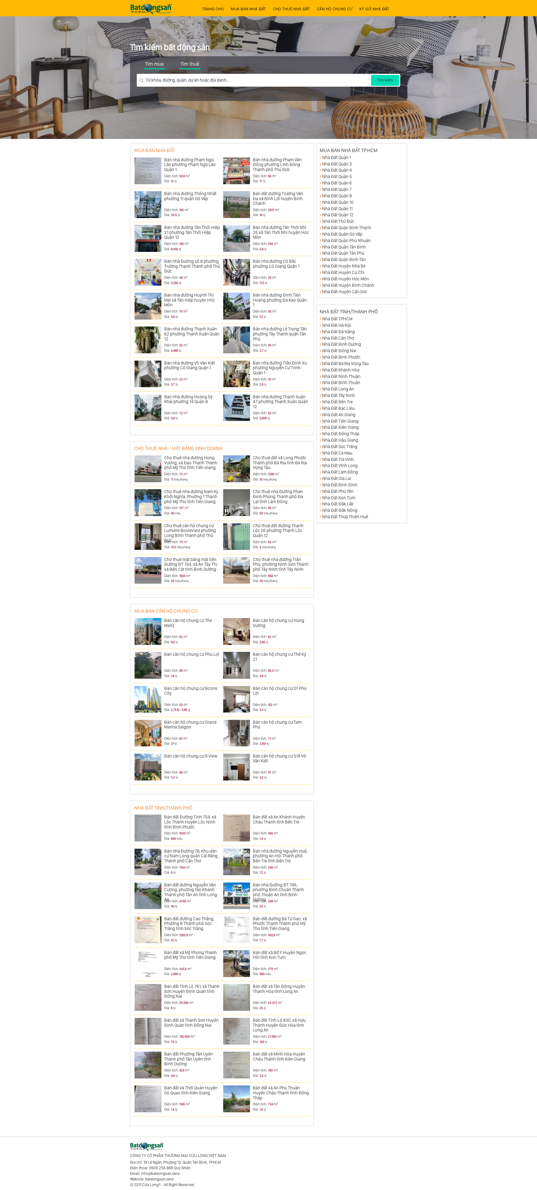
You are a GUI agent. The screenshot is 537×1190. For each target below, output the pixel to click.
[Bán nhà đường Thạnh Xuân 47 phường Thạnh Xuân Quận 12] (236, 407)
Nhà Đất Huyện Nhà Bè (344, 266)
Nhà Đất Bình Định (339, 485)
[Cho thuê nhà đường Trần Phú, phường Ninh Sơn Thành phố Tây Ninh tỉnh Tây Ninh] (236, 570)
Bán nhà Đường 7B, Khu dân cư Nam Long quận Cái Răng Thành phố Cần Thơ (191, 855)
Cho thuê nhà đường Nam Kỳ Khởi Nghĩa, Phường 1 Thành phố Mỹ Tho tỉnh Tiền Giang (191, 496)
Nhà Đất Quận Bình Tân (344, 259)
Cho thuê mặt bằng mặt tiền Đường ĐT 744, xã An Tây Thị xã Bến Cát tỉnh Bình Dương (190, 564)
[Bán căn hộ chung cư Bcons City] (148, 699)
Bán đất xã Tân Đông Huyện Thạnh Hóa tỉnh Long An (279, 989)
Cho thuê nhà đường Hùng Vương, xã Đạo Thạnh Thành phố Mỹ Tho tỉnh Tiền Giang (190, 462)
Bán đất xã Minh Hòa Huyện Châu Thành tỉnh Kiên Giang (279, 1056)
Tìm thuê (189, 64)
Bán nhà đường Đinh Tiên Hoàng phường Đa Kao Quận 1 (280, 299)
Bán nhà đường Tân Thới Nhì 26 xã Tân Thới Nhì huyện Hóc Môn (281, 232)
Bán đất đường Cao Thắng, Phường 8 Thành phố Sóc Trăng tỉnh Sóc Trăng (189, 923)
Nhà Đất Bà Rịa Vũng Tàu (345, 363)
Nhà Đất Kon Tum (338, 497)
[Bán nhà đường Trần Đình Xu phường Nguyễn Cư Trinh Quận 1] (236, 374)
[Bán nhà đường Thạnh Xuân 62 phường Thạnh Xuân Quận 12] (148, 340)
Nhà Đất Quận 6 (337, 183)
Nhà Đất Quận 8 (337, 195)
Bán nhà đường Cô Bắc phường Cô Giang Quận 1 (276, 264)
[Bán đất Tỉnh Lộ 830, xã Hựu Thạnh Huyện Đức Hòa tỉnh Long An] (236, 1031)
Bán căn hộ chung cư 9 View (190, 756)
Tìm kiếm (385, 80)
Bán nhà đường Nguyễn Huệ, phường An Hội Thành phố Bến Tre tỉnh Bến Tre (280, 855)
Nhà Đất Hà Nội (336, 325)
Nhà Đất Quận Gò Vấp (342, 234)
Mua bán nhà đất (248, 8)
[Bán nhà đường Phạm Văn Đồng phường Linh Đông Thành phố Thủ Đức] (236, 170)
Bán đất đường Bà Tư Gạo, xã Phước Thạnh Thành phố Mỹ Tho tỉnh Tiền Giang (280, 923)
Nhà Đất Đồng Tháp (340, 433)
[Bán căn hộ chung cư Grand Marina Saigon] (148, 733)
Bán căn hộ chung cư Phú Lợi (191, 654)
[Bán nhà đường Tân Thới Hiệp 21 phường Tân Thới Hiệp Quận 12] (148, 238)
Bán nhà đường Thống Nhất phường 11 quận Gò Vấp (190, 196)
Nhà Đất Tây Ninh (338, 395)
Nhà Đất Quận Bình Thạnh (346, 227)
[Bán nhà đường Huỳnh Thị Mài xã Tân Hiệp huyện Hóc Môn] (148, 306)
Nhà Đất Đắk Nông (339, 510)
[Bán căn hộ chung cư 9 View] (148, 767)
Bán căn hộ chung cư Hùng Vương (278, 623)
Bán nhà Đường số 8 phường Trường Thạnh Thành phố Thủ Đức (192, 266)
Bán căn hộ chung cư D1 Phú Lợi (280, 691)
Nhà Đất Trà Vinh (338, 459)
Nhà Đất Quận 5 (337, 176)
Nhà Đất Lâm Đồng (340, 472)
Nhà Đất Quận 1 (336, 157)
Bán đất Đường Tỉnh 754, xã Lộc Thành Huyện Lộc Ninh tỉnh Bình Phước (190, 821)
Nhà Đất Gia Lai (336, 478)
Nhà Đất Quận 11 (337, 208)
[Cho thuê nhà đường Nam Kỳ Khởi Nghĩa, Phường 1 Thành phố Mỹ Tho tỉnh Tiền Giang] (148, 502)
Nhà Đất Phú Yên (338, 491)
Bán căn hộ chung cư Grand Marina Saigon (190, 725)
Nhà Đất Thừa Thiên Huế (345, 516)
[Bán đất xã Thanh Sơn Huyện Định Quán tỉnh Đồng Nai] (148, 1031)
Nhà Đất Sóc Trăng (339, 446)
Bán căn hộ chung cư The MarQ (188, 623)
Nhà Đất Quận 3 (337, 164)
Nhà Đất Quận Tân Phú (343, 253)
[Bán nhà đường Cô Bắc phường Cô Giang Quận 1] (236, 272)
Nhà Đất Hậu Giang (340, 440)
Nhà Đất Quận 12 (338, 214)
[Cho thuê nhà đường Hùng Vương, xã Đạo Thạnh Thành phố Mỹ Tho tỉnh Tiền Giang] (148, 468)
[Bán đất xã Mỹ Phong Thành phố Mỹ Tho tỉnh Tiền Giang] (148, 963)
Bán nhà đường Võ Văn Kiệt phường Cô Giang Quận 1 (189, 365)
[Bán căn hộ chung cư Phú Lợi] (148, 665)
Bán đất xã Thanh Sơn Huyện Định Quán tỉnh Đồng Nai (191, 1023)
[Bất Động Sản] (151, 7)
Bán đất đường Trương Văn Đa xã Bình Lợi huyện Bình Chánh (278, 198)
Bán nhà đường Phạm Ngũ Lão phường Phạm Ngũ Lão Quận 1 (190, 164)
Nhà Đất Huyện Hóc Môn (345, 278)
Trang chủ (213, 8)
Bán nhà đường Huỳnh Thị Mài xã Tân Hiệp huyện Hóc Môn (189, 299)
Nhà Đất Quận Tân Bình (344, 247)
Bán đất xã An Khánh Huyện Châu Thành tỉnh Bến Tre (279, 819)
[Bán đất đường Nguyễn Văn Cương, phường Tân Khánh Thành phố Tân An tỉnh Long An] (148, 896)
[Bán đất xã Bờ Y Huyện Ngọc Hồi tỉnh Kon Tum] (236, 963)
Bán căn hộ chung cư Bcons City (190, 691)
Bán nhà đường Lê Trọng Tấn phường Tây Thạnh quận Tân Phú (280, 333)
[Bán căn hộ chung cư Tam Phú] (236, 733)
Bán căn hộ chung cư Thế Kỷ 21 (279, 657)
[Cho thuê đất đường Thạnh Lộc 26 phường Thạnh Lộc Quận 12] (236, 536)
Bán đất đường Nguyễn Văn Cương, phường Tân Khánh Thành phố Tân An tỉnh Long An (190, 892)
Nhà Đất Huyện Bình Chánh (348, 285)
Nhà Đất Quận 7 (337, 189)
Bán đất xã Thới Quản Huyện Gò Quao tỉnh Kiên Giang (191, 1090)
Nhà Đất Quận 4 (337, 170)
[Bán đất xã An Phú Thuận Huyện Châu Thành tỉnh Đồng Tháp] (236, 1098)
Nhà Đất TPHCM (337, 318)
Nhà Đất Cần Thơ (338, 338)
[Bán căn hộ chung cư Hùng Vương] (236, 631)
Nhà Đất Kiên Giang (340, 427)
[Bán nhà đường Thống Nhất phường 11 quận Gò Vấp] (148, 204)
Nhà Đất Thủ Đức (338, 221)
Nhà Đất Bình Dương (341, 344)
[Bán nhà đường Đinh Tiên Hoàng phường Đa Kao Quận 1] (236, 306)
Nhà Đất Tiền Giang (340, 421)
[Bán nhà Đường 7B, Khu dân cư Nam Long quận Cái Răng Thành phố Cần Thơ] (148, 862)
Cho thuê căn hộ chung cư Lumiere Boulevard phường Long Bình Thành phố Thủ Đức (190, 533)
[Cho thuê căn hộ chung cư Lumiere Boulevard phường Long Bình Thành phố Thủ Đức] (148, 536)
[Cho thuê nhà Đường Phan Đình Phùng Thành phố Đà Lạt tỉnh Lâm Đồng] (236, 502)
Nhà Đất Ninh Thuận (341, 376)
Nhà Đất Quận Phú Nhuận (346, 240)
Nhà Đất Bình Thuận (341, 382)
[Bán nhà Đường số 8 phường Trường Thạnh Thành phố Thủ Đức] (148, 272)
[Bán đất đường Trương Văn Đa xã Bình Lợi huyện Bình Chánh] (236, 204)
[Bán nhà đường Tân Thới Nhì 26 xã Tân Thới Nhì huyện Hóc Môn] (236, 238)
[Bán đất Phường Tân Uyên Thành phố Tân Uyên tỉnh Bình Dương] (148, 1065)
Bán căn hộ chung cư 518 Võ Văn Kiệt (279, 758)
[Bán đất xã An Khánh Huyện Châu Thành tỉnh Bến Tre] (236, 828)
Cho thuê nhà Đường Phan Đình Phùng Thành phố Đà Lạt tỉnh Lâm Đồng (278, 496)
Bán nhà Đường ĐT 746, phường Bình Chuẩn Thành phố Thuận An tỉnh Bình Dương (278, 892)
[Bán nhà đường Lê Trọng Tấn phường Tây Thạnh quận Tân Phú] (236, 340)
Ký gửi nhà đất (374, 8)
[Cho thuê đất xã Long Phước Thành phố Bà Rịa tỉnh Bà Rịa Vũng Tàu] (236, 468)
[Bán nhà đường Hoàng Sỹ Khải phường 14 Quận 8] (148, 407)
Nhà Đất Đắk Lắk (338, 504)
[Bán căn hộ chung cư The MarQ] (148, 631)
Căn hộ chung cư (334, 8)
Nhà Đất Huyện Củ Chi (343, 272)
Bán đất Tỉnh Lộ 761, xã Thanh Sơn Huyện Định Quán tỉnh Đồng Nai (192, 991)
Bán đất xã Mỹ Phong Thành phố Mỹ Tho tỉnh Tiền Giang (190, 955)
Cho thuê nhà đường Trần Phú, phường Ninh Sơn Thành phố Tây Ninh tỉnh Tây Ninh (280, 564)
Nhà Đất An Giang (338, 414)
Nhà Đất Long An (338, 389)
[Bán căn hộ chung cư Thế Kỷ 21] (236, 665)
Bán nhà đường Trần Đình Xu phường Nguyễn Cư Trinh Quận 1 (280, 367)
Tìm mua (154, 64)
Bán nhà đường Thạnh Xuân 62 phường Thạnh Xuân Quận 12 (192, 333)
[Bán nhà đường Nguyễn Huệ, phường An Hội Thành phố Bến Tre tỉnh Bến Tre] (236, 862)
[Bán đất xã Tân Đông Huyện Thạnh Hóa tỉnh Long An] (236, 997)
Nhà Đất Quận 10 (338, 202)
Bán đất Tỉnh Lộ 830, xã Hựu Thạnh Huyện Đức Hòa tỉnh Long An (279, 1025)
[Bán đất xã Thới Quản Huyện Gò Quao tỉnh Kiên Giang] (148, 1098)
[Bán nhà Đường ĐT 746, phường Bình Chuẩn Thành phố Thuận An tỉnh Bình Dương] (236, 896)
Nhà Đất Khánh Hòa (340, 370)
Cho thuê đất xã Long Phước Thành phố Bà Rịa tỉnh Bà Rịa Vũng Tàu (280, 462)
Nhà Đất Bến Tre (337, 401)
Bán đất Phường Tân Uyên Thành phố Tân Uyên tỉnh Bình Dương (188, 1058)
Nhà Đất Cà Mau (337, 453)
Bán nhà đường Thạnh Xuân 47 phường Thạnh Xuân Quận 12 (280, 401)
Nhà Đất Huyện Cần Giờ (344, 291)
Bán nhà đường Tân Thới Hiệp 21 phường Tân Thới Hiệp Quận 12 (192, 232)
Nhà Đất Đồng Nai (339, 350)
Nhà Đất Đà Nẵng (338, 331)
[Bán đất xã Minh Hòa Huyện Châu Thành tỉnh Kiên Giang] (236, 1065)
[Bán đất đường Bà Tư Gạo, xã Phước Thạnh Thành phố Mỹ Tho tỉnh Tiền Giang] (236, 929)
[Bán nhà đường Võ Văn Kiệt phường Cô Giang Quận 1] (148, 374)
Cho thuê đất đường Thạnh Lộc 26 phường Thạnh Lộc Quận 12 (278, 530)
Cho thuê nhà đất (291, 8)
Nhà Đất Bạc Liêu (338, 408)
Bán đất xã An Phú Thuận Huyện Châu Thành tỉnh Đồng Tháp (281, 1092)
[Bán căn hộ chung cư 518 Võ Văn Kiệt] (236, 767)
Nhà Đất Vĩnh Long (340, 465)
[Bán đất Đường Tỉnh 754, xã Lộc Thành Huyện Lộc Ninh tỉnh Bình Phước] (148, 828)
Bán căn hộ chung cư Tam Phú (277, 725)
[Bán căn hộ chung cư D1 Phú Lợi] (236, 699)
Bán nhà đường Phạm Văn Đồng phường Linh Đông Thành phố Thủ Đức (277, 164)
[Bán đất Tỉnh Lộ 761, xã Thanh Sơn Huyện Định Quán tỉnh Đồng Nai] (148, 997)
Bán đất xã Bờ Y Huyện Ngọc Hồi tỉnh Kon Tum (280, 955)
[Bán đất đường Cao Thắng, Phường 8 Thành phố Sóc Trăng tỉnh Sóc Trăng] (148, 929)
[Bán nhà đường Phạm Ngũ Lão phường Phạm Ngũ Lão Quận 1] (148, 170)
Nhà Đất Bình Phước (341, 357)
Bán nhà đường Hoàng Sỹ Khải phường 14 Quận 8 (188, 399)
